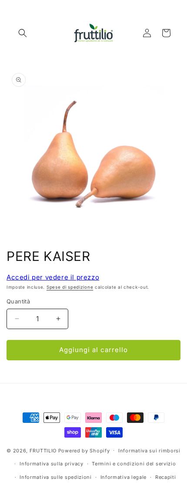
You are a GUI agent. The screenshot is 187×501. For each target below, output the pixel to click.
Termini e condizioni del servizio (134, 464)
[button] (22, 33)
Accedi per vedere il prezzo (53, 277)
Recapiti (165, 477)
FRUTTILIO (43, 450)
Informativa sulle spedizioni (56, 477)
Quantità (18, 301)
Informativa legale (123, 477)
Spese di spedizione (70, 287)
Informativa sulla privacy (51, 464)
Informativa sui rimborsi (149, 451)
